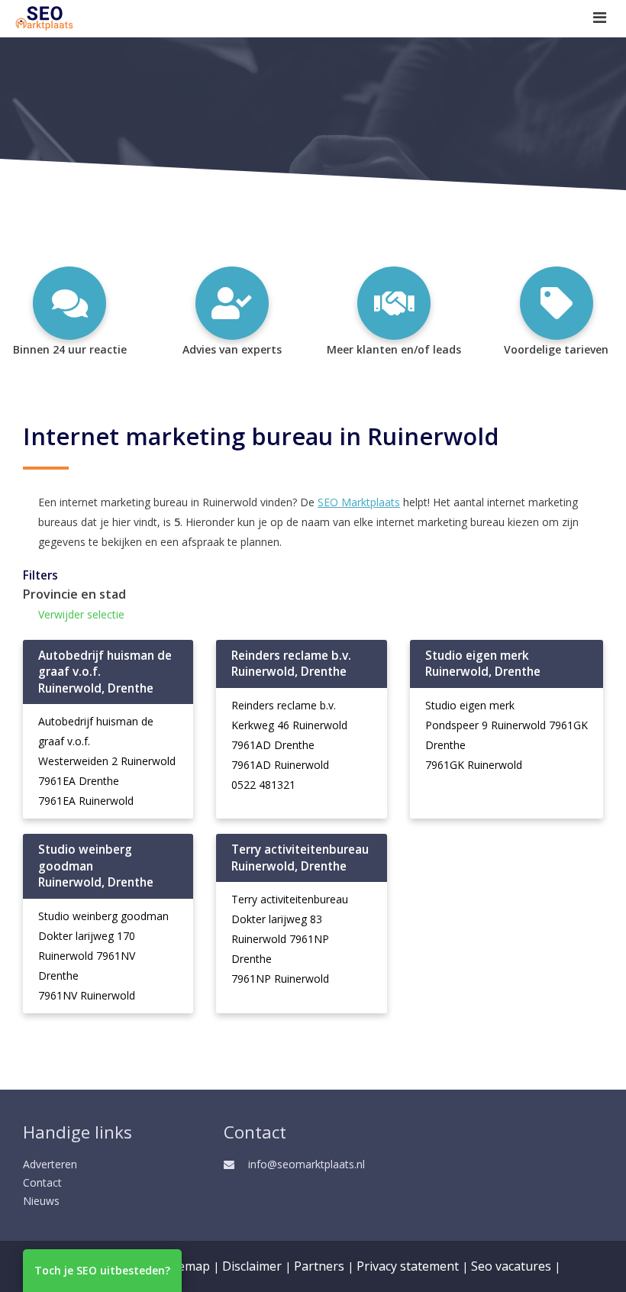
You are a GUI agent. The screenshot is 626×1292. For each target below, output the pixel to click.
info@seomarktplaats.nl (306, 1164)
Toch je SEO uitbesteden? (102, 1270)
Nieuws (41, 1200)
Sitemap (186, 1266)
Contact (42, 1182)
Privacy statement (408, 1266)
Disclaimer (252, 1266)
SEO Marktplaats (359, 502)
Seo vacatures (511, 1266)
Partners (319, 1266)
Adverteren (50, 1164)
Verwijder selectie (81, 614)
